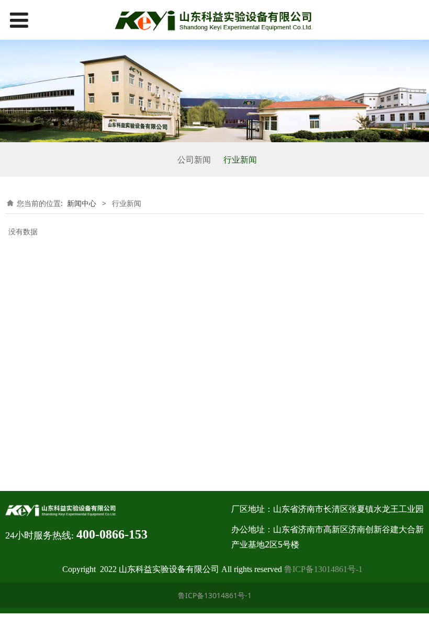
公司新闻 (194, 159)
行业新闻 (240, 159)
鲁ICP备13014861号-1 (323, 569)
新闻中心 (81, 203)
